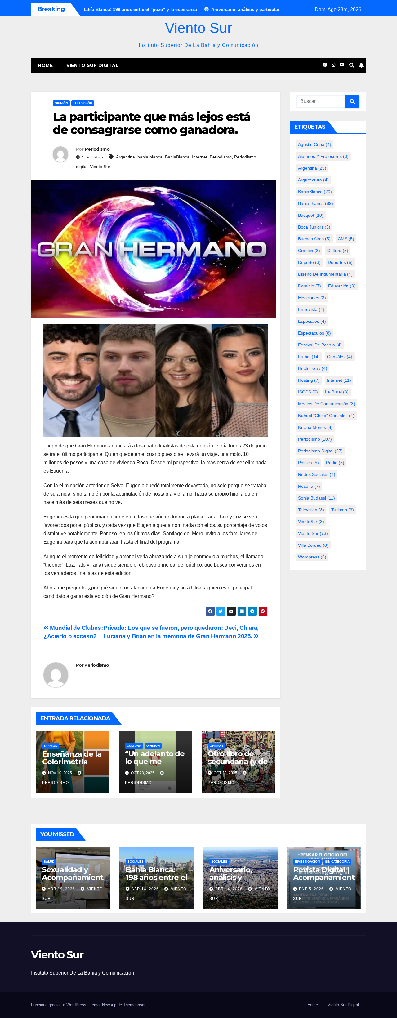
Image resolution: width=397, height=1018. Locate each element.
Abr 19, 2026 (61, 889)
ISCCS (308, 391)
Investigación (307, 861)
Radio (335, 462)
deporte (309, 262)
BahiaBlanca (177, 156)
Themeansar (134, 1004)
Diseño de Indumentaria (325, 274)
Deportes (340, 262)
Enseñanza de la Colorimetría (71, 757)
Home (45, 65)
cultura (337, 250)
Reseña (309, 486)
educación (341, 285)
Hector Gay (312, 368)
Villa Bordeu (313, 545)
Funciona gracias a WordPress (59, 1004)
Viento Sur (198, 28)
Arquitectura (313, 179)
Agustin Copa (314, 144)
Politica (308, 462)
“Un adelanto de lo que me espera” (155, 761)
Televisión (82, 103)
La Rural (337, 391)
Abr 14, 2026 (145, 889)
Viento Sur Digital (92, 65)
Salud (49, 861)
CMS (346, 238)
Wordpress (312, 556)
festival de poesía (320, 344)
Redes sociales (316, 474)
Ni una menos (315, 427)
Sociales (135, 861)
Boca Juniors (314, 226)
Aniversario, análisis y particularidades (239, 877)
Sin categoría (337, 861)
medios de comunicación (326, 403)
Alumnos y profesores (323, 156)
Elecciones (312, 297)
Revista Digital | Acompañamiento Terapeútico (323, 877)
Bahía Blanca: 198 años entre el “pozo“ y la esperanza (156, 881)
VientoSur (311, 521)
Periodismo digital (320, 450)
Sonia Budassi (316, 498)
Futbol (309, 356)
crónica (309, 250)
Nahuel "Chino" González (326, 415)
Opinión (61, 103)
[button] (351, 65)
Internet (199, 156)
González (339, 356)
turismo (342, 509)
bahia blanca (150, 156)
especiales (312, 321)
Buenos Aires (314, 238)
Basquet (310, 215)
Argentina (125, 156)
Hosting (309, 380)
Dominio (309, 285)
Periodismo (97, 149)
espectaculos (314, 333)
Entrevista (311, 309)
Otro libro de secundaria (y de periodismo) (238, 761)
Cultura (134, 745)
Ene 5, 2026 (311, 889)
